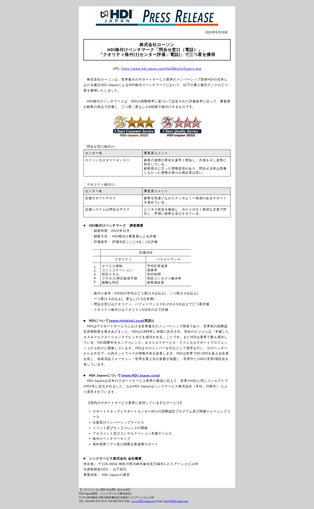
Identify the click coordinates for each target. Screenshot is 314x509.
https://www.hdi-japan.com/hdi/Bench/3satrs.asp (161, 68)
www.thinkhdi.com (126, 320)
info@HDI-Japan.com (176, 501)
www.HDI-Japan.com (141, 375)
